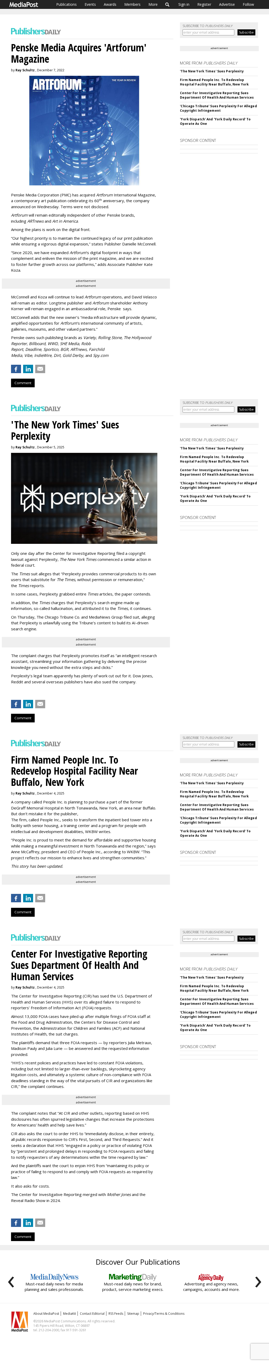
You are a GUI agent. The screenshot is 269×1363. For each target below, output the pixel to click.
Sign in (183, 4)
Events (90, 4)
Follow (248, 4)
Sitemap (133, 1313)
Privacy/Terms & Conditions (163, 1313)
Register (204, 4)
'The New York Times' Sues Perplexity (212, 71)
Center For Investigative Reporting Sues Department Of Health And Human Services (217, 95)
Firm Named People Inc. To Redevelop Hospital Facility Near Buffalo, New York (214, 82)
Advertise (227, 4)
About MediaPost (46, 1313)
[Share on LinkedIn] (28, 369)
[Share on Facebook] (16, 369)
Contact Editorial (92, 1313)
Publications (66, 4)
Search (167, 4)
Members (132, 4)
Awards (110, 4)
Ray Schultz (25, 70)
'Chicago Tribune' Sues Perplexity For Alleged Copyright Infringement (218, 108)
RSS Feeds (115, 1313)
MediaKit (69, 1313)
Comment (22, 382)
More (153, 4)
